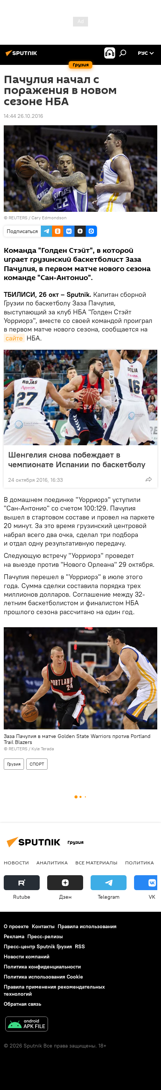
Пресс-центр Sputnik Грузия (38, 946)
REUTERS (18, 217)
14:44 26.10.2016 (23, 116)
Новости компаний (26, 956)
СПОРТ (37, 764)
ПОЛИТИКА (139, 862)
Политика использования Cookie (43, 976)
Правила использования (87, 926)
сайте (14, 338)
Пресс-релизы (45, 936)
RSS (80, 946)
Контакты (43, 926)
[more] (148, 479)
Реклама (14, 936)
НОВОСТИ (16, 862)
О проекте (16, 926)
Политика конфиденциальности (42, 966)
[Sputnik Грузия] (22, 56)
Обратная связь (22, 1004)
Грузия (14, 764)
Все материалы (96, 862)
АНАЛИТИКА (52, 862)
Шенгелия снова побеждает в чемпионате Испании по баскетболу (76, 459)
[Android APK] (26, 1025)
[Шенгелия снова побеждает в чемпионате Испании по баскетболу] (80, 397)
